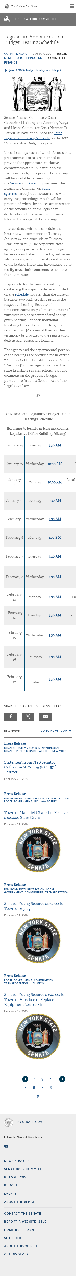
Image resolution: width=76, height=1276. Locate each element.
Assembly (35, 183)
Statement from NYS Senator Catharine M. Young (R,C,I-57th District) (30, 767)
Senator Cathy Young (20, 748)
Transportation (58, 798)
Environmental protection (24, 798)
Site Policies (16, 1238)
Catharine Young (15, 54)
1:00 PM (55, 538)
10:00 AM (55, 464)
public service (26, 751)
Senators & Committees (26, 1169)
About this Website (22, 1246)
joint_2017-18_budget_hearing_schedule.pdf (35, 70)
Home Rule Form (19, 1229)
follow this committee (36, 19)
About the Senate (20, 1201)
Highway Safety (45, 801)
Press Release (15, 743)
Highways (37, 983)
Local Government (18, 801)
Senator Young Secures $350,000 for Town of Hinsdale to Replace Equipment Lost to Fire (35, 999)
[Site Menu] (72, 6)
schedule (22, 294)
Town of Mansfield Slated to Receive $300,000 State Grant (36, 815)
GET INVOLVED (16, 1254)
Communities (34, 892)
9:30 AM (55, 445)
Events (10, 1193)
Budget (11, 1185)
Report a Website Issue (25, 1221)
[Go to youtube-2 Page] (7, 1146)
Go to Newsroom (54, 731)
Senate (15, 183)
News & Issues (17, 1161)
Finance (11, 62)
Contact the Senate (22, 1213)
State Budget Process (23, 58)
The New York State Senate (24, 6)
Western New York (52, 751)
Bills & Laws (15, 1177)
